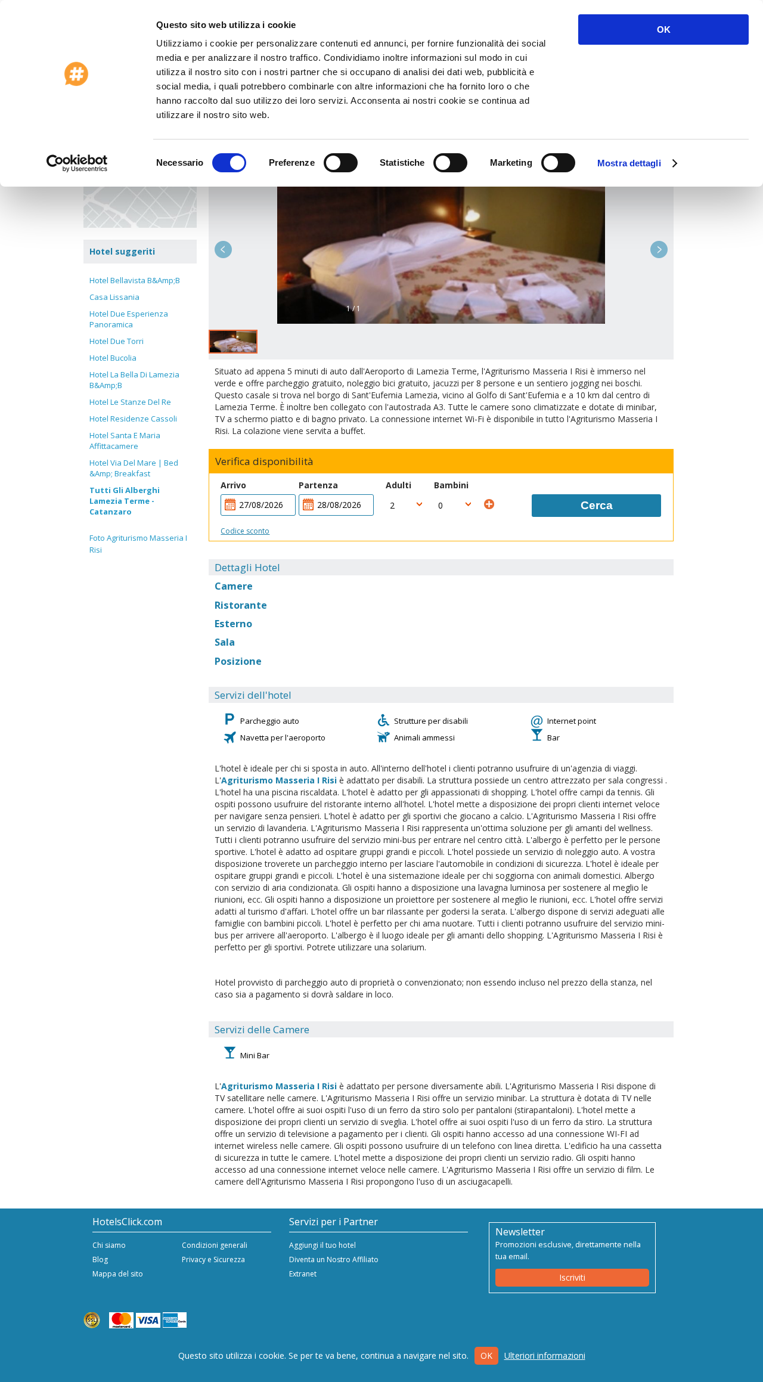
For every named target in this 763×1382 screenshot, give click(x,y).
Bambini (451, 485)
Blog (100, 1259)
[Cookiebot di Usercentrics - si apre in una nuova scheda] (77, 163)
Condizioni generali (214, 1245)
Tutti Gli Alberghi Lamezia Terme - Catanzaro (124, 501)
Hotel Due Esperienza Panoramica (128, 319)
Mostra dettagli (629, 163)
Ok (486, 1355)
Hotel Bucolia (113, 357)
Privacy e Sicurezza (213, 1259)
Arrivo (233, 485)
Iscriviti (572, 1277)
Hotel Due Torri (116, 341)
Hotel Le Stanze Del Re (130, 401)
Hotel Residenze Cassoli (133, 418)
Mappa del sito (117, 1274)
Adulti (398, 485)
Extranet (303, 1274)
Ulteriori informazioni (544, 1355)
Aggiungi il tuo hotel (322, 1245)
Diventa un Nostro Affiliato (334, 1259)
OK (664, 29)
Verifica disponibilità (264, 461)
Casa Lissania (114, 297)
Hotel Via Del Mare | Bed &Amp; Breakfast (133, 468)
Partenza (318, 485)
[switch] (341, 162)
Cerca (597, 505)
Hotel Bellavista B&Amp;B (134, 280)
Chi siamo (109, 1245)
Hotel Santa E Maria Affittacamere (124, 440)
